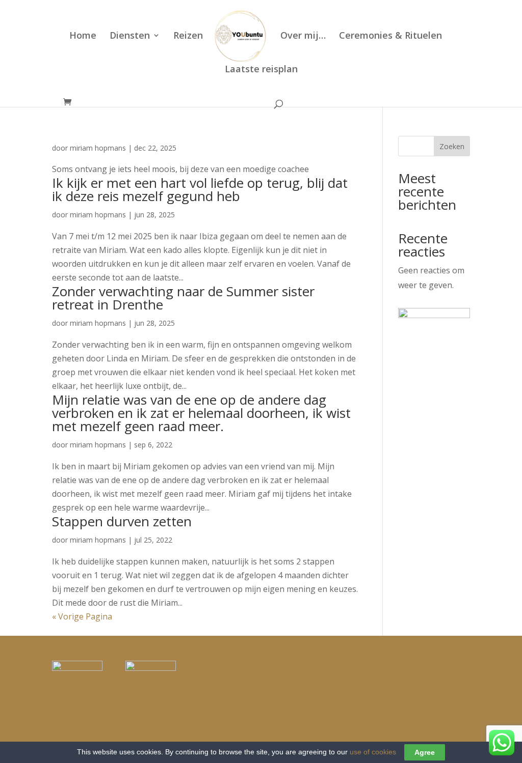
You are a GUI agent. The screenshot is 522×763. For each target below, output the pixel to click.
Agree (424, 752)
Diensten (130, 36)
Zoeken (451, 146)
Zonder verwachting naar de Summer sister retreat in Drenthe (183, 298)
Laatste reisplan (261, 70)
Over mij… (303, 36)
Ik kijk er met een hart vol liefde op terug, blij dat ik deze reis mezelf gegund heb (200, 189)
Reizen (188, 36)
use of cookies (373, 752)
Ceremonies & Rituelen (390, 36)
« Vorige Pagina (82, 616)
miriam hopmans (98, 148)
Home (82, 36)
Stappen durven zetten (122, 521)
